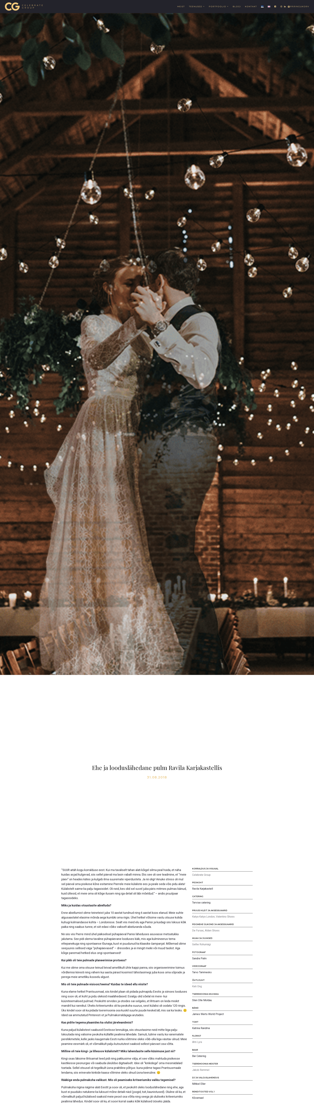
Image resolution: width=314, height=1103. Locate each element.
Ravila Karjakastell (202, 888)
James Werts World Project (208, 1014)
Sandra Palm (199, 958)
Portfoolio (217, 6)
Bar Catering (199, 1056)
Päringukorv (299, 6)
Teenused (195, 6)
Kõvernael (198, 1097)
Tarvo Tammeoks (202, 972)
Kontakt (251, 6)
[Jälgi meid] (275, 6)
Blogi (237, 6)
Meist (181, 6)
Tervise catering (201, 902)
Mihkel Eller (199, 1083)
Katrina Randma (201, 1028)
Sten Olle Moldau (202, 1000)
